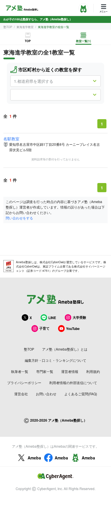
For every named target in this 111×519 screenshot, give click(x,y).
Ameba (34, 458)
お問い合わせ (46, 393)
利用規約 (93, 371)
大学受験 (79, 317)
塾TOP (7, 27)
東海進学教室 (25, 27)
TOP (28, 41)
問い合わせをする (19, 217)
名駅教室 (11, 138)
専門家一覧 (44, 371)
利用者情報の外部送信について (73, 382)
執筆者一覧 (19, 371)
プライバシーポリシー (24, 382)
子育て (44, 328)
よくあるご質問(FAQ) (80, 393)
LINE (52, 317)
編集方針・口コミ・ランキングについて (55, 360)
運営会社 (21, 393)
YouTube (73, 328)
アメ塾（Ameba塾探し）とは (64, 349)
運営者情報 (69, 371)
